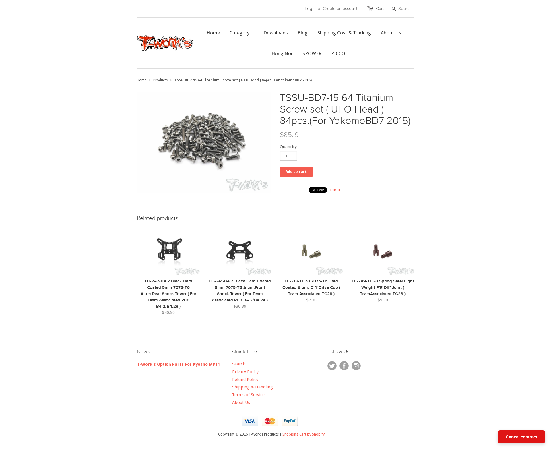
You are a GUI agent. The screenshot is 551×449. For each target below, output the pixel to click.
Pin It (335, 190)
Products (160, 80)
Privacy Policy (245, 371)
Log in (311, 8)
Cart (380, 8)
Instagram (356, 365)
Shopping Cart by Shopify (303, 434)
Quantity (288, 146)
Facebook (344, 365)
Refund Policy (245, 379)
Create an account (340, 8)
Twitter (332, 365)
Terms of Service (248, 394)
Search (238, 364)
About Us (241, 402)
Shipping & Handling (252, 387)
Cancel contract (521, 436)
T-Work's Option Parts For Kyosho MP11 (178, 364)
